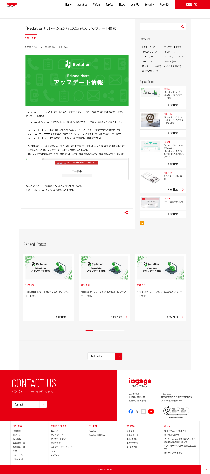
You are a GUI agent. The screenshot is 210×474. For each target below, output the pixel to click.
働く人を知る (132, 438)
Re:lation (93, 430)
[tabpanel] (48, 287)
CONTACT (192, 4)
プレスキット (18, 459)
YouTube (55, 455)
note (53, 451)
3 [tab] (105, 330)
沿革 (15, 451)
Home (28, 46)
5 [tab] (120, 330)
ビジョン (16, 434)
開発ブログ (55, 443)
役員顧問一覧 (19, 443)
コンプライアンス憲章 (173, 452)
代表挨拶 (17, 438)
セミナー (168, 51)
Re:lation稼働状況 (97, 434)
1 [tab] (89, 330)
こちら (97, 138)
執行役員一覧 (19, 447)
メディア (168, 61)
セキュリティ (147, 51)
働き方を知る (132, 443)
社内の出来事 (170, 66)
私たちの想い (148, 70)
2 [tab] (97, 330)
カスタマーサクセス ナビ (61, 447)
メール (145, 61)
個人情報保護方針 (172, 434)
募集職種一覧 (132, 434)
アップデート (170, 46)
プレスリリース (170, 56)
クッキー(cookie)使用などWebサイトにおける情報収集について (180, 440)
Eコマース (146, 46)
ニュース (36, 46)
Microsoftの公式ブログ (40, 134)
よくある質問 (132, 447)
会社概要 (17, 430)
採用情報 (131, 430)
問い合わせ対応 (149, 66)
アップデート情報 (58, 438)
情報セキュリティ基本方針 (175, 430)
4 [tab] (113, 330)
